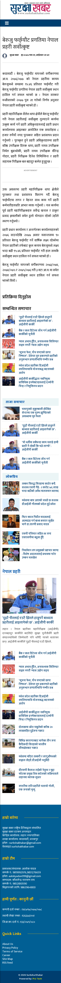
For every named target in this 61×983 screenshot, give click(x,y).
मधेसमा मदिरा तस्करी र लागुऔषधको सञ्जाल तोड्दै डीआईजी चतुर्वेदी (37, 758)
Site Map (7, 959)
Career (6, 955)
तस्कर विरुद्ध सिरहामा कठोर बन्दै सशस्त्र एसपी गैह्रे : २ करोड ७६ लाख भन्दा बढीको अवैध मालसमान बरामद (40, 487)
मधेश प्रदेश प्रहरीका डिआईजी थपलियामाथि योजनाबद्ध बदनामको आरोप (36, 369)
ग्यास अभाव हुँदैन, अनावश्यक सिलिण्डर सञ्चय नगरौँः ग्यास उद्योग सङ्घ (38, 343)
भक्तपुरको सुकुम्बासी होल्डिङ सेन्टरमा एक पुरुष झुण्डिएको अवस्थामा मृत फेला (36, 413)
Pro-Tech (37, 979)
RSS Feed (7, 962)
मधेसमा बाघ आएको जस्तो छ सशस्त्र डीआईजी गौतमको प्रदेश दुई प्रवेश (40, 502)
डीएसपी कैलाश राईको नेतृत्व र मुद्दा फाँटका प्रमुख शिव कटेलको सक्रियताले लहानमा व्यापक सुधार (38, 774)
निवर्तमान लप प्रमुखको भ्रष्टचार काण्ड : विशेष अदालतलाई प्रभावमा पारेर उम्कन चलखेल (40, 554)
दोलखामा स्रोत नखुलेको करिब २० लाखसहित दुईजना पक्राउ (36, 729)
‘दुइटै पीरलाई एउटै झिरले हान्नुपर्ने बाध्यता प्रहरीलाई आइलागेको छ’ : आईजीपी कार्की (36, 321)
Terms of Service (12, 951)
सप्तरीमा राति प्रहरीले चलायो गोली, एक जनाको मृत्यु (37, 788)
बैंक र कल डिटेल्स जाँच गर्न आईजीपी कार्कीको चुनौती (37, 332)
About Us (7, 944)
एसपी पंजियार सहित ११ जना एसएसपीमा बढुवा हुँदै (36, 535)
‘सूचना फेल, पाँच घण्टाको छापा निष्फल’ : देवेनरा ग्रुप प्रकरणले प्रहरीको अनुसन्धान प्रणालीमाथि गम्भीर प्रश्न (38, 356)
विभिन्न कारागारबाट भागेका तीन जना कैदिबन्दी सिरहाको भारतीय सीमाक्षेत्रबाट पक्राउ (37, 744)
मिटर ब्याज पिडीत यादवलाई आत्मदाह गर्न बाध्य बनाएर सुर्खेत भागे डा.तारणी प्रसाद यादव (38, 521)
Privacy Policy (10, 947)
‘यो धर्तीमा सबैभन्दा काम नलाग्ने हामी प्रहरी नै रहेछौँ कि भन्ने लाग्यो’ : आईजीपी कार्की (40, 446)
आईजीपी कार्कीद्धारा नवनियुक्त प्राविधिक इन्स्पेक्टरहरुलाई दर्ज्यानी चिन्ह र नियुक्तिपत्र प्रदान (36, 383)
